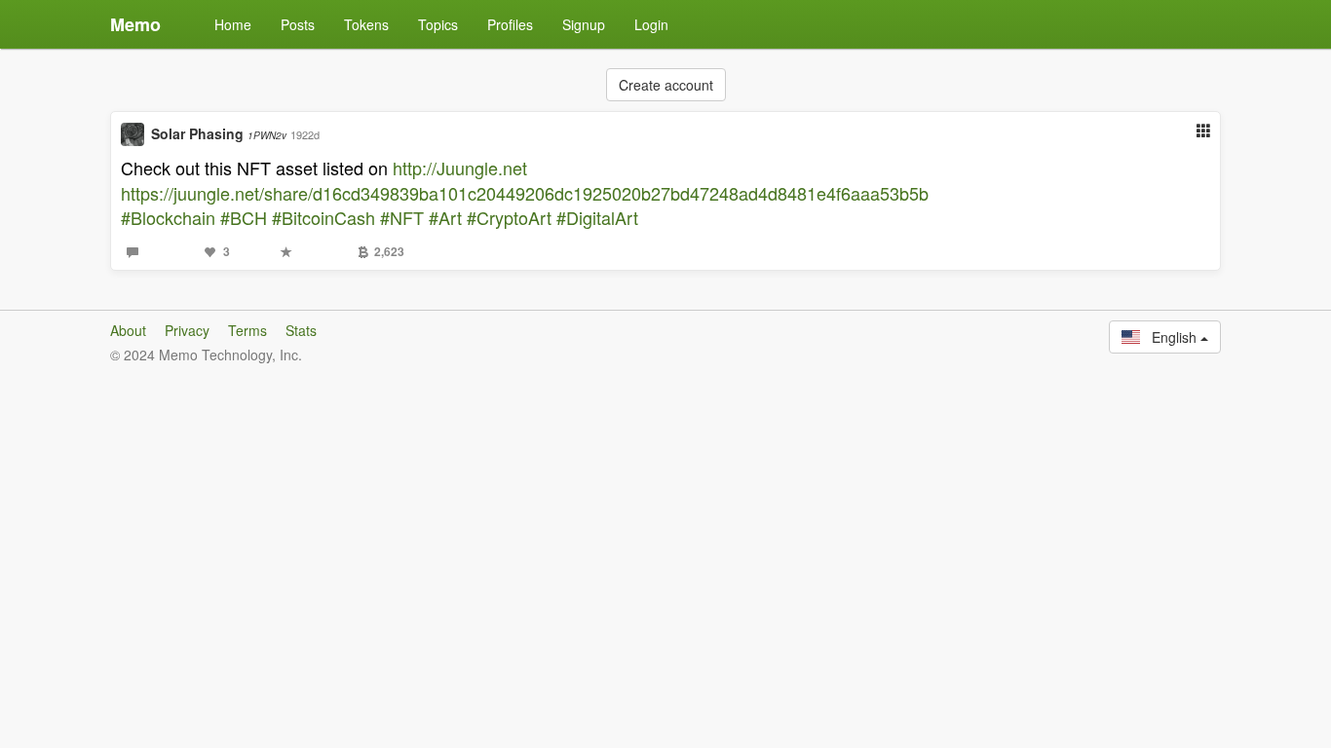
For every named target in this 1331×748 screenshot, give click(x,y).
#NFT (402, 217)
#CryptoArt (509, 217)
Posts (298, 24)
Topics (438, 24)
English (1170, 337)
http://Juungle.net (460, 167)
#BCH (243, 217)
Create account (666, 84)
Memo (135, 24)
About (128, 330)
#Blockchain (168, 217)
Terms (247, 330)
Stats (301, 330)
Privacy (187, 330)
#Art (445, 217)
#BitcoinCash (323, 217)
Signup (583, 24)
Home (232, 24)
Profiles (510, 24)
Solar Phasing (218, 133)
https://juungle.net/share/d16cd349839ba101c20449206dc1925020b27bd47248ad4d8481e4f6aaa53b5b (525, 193)
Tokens (366, 24)
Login (651, 24)
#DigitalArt (597, 217)
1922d (305, 134)
